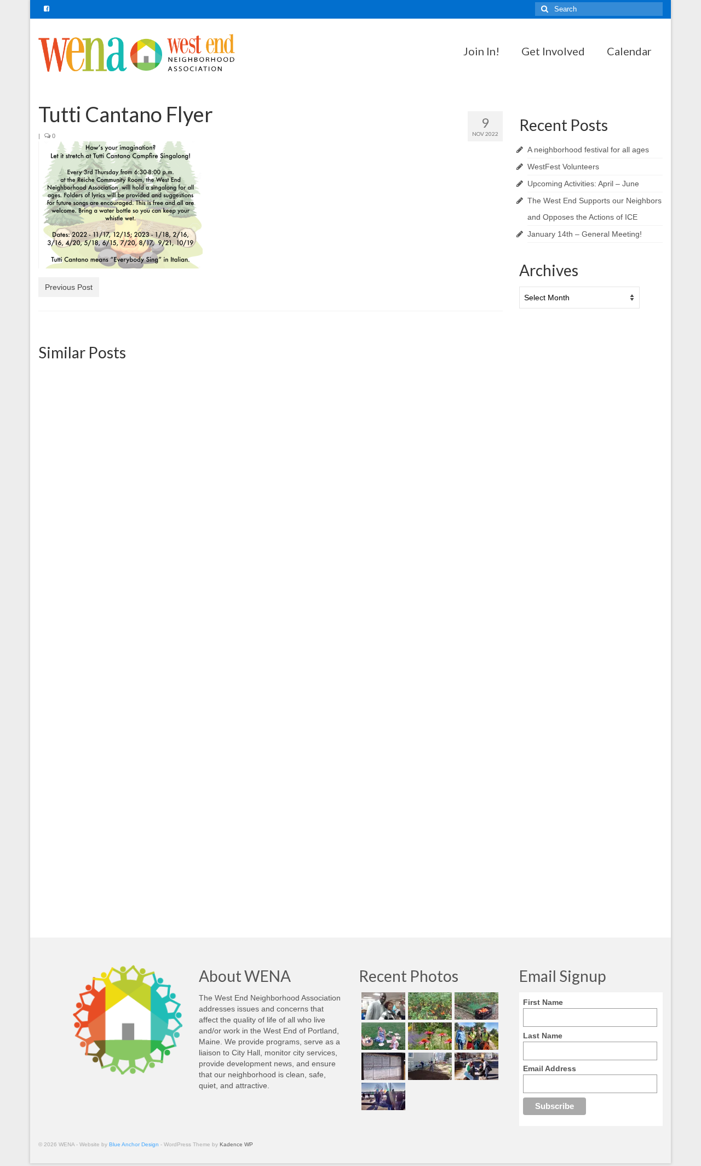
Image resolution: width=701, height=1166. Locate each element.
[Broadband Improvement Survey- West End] (428, 442)
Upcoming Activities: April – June (583, 183)
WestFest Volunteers (563, 166)
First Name (543, 1002)
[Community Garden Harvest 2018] (428, 1006)
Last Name (542, 1035)
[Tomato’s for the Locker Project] (475, 1006)
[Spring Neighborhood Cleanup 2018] (475, 1066)
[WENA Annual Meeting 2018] (382, 1006)
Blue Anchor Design (134, 1144)
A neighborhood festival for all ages (588, 149)
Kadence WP (236, 1144)
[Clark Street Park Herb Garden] (428, 1036)
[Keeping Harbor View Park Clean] (475, 1036)
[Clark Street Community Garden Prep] (428, 1066)
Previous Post (69, 287)
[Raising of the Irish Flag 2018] (382, 1096)
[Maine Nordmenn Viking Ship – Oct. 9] (112, 442)
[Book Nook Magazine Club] (428, 701)
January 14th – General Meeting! (584, 234)
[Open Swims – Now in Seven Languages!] (382, 1066)
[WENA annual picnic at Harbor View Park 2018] (382, 1036)
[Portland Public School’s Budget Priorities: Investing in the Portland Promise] (270, 701)
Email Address (549, 1068)
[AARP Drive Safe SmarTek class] (270, 424)
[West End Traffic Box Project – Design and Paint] (112, 701)
